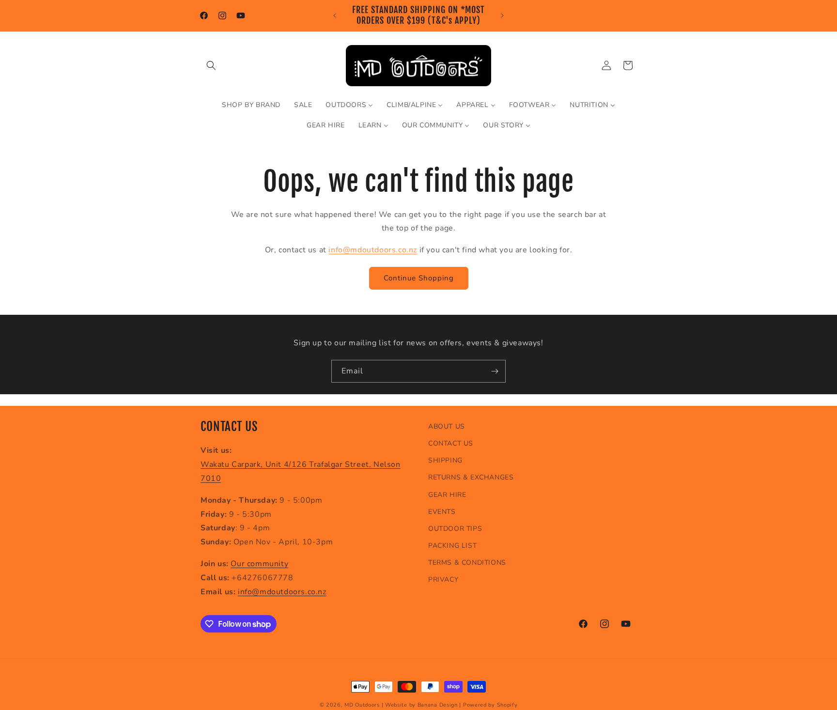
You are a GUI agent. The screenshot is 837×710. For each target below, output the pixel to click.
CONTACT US (450, 443)
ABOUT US (446, 426)
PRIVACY (443, 579)
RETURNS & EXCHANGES (470, 477)
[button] (211, 65)
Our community (259, 563)
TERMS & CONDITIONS (467, 562)
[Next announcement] (502, 15)
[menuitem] (251, 105)
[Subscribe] (494, 371)
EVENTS (442, 511)
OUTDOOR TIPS (455, 528)
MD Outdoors (362, 705)
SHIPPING (445, 460)
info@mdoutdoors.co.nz (372, 250)
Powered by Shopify (490, 705)
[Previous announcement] (334, 15)
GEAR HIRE (447, 494)
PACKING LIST (452, 545)
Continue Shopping (419, 278)
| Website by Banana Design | (422, 705)
